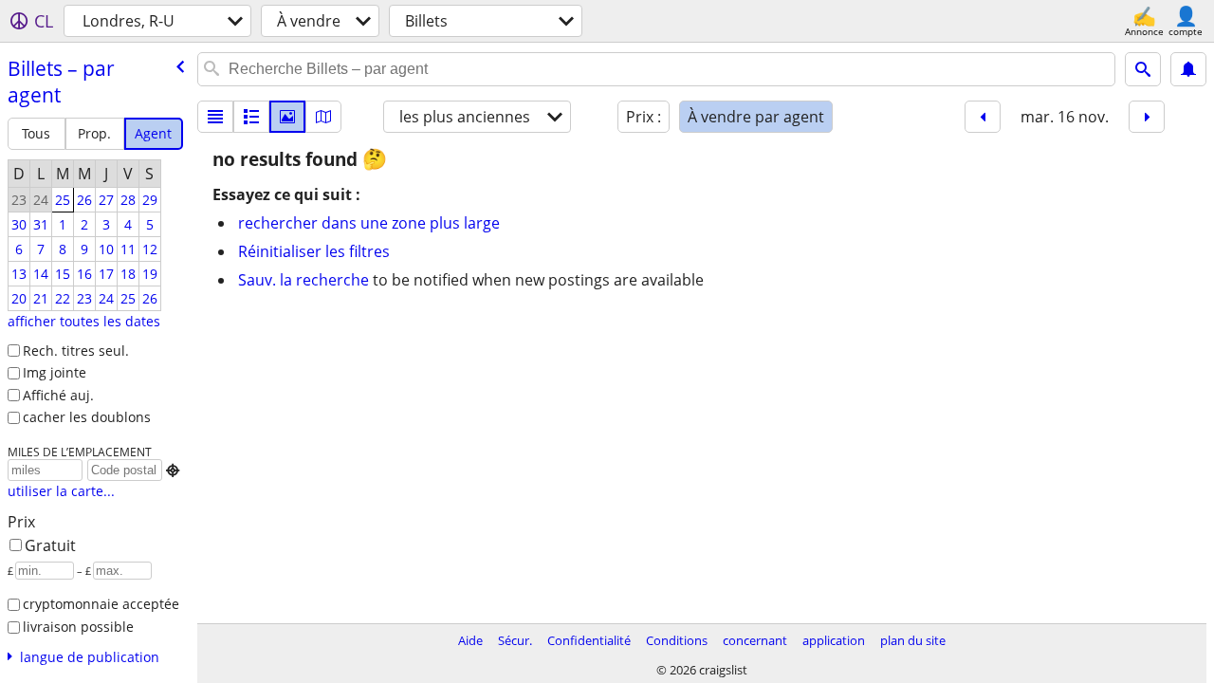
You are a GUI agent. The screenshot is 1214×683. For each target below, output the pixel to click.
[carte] (323, 117)
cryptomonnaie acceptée (101, 604)
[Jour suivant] (1147, 117)
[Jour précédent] (983, 117)
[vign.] (251, 117)
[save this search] (1188, 69)
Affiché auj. (58, 395)
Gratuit (50, 545)
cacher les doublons (87, 417)
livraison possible (78, 627)
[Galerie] (287, 117)
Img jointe (54, 372)
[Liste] (215, 117)
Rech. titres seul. (76, 351)
